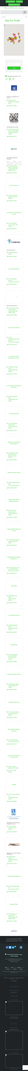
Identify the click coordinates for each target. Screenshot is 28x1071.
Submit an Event (14, 996)
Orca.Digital (16, 978)
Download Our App (14, 1069)
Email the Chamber (14, 1052)
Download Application (14, 990)
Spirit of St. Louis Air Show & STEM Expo (14, 853)
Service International (12, 305)
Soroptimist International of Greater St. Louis (13, 823)
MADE (10, 978)
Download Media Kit (14, 986)
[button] (11, 41)
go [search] (14, 68)
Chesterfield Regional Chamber (12, 158)
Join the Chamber (14, 999)
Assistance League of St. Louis (13, 97)
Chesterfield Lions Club (12, 127)
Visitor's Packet (14, 1023)
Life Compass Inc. (11, 250)
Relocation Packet (14, 1027)
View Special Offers (14, 1016)
